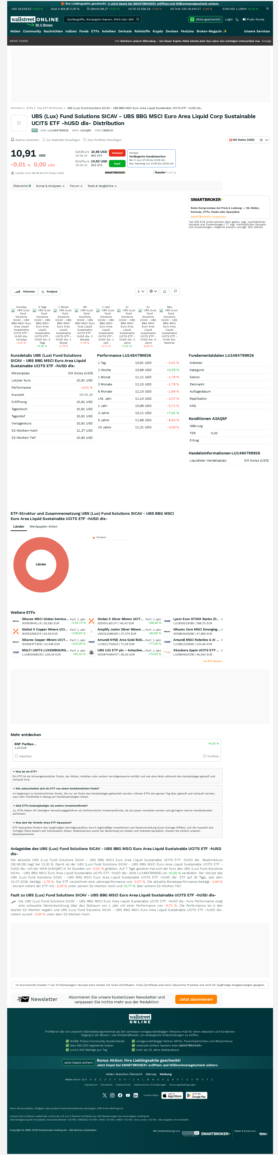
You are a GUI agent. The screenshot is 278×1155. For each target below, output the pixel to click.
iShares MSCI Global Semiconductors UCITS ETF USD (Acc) (68, 619)
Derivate (125, 31)
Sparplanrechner (23, 834)
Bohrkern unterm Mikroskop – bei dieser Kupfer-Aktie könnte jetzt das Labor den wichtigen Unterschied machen (171, 41)
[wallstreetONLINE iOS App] (172, 1098)
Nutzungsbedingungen (182, 1084)
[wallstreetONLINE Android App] (196, 1098)
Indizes (71, 31)
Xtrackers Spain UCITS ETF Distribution (203, 650)
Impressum (90, 1084)
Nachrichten (53, 31)
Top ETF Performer (50, 108)
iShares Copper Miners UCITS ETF (48, 640)
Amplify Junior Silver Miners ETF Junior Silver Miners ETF (142, 629)
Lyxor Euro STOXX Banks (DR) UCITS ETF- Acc (209, 619)
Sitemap (151, 1074)
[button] (25, 771)
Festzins (187, 31)
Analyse (52, 291)
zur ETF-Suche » (213, 661)
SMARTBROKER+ (190, 1045)
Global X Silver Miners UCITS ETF (123, 619)
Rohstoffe (142, 31)
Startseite (16, 108)
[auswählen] (141, 291)
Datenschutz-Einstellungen (150, 1084)
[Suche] (137, 19)
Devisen (172, 31)
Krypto (158, 31)
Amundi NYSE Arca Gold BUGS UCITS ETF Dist (133, 640)
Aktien (15, 31)
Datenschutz (123, 1084)
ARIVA (112, 1108)
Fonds (84, 31)
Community (32, 31)
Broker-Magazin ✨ (212, 31)
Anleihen (109, 31)
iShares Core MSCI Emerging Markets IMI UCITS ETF (214, 629)
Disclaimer (107, 1084)
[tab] (117, 775)
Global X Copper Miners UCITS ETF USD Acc (56, 629)
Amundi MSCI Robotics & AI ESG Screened (205, 640)
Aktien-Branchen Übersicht (124, 1074)
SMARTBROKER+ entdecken (208, 216)
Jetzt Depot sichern (78, 1062)
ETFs (95, 31)
